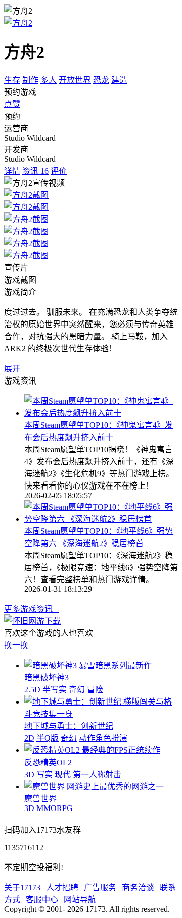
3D (29, 774)
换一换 (16, 645)
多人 (48, 80)
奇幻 (77, 689)
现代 (63, 774)
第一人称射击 (97, 774)
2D (29, 738)
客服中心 (42, 899)
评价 (59, 171)
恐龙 (101, 80)
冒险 (95, 689)
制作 (30, 80)
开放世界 (75, 80)
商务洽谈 (138, 887)
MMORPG (54, 808)
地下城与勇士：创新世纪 (68, 726)
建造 (119, 80)
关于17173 (22, 887)
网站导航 (80, 899)
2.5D (32, 689)
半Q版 (47, 738)
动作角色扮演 (103, 738)
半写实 (54, 689)
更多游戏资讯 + (31, 609)
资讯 (35, 171)
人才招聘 (62, 887)
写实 (44, 774)
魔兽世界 (40, 798)
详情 (12, 171)
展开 (12, 368)
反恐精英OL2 (48, 762)
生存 (12, 80)
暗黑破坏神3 (46, 677)
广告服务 (100, 887)
